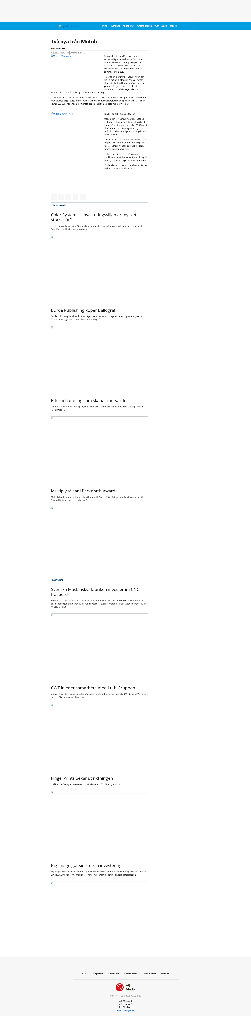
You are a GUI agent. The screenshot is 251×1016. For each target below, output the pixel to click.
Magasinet (115, 26)
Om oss (173, 26)
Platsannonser (144, 26)
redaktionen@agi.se (126, 1010)
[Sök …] (194, 26)
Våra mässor (161, 26)
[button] (54, 197)
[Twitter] (125, 962)
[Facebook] (119, 962)
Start (104, 26)
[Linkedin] (131, 962)
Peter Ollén (60, 48)
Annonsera (128, 26)
